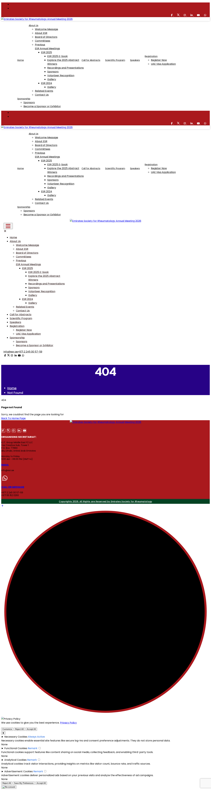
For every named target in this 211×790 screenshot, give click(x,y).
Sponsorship (23, 98)
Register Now (159, 60)
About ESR (41, 33)
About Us (33, 25)
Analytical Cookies (15, 760)
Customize (7, 729)
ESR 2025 (46, 52)
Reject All (19, 729)
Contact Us (42, 95)
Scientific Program (115, 60)
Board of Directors (46, 37)
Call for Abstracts (91, 60)
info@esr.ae (11, 351)
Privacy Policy (68, 722)
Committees (42, 41)
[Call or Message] (5, 478)
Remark (32, 748)
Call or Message (12, 487)
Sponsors (53, 71)
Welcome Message (46, 29)
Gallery (51, 79)
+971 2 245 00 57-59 (30, 351)
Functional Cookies (15, 748)
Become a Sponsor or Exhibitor (42, 106)
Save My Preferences (24, 783)
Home (20, 60)
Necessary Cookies (15, 736)
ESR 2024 (46, 83)
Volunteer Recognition (60, 75)
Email (5, 465)
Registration (151, 56)
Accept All (31, 729)
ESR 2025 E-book (57, 56)
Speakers (135, 60)
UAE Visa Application (163, 64)
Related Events (44, 91)
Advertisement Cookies (18, 771)
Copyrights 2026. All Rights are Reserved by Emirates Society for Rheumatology (105, 501)
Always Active (36, 736)
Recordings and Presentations (65, 68)
